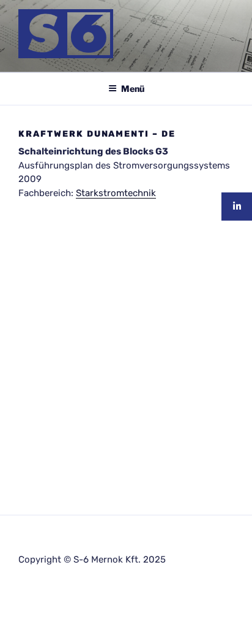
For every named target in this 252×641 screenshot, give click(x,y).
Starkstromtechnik (116, 193)
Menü (132, 88)
